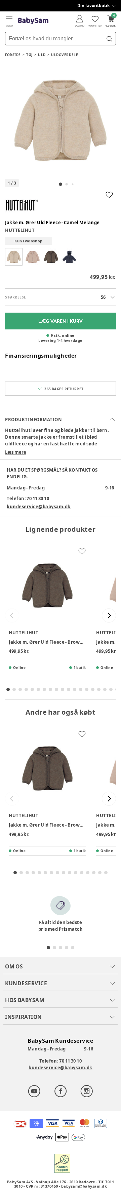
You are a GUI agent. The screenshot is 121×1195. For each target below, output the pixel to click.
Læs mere (15, 452)
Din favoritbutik (93, 5)
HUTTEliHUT (20, 230)
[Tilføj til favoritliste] (109, 194)
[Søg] (109, 38)
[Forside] (33, 21)
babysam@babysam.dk (84, 1186)
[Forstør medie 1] (60, 120)
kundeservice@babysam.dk (39, 507)
